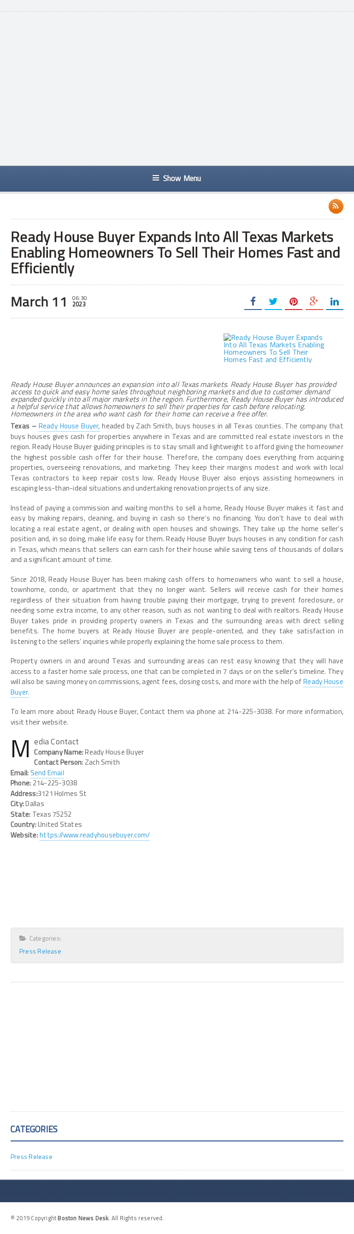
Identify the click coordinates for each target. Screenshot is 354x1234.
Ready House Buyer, (69, 426)
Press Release (40, 951)
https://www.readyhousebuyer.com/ (95, 835)
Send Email (47, 772)
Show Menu (182, 178)
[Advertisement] (189, 87)
